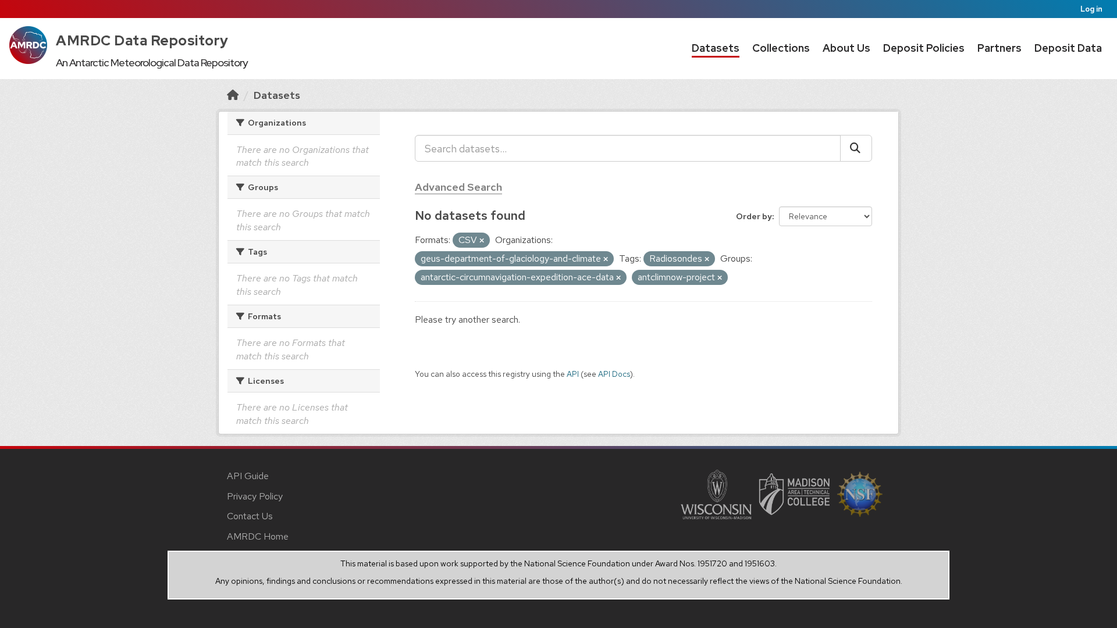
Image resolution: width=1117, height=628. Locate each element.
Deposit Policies (924, 48)
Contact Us (250, 516)
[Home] (233, 95)
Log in (1091, 9)
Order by (754, 216)
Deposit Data (1068, 48)
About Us (846, 48)
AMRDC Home (258, 536)
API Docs (614, 374)
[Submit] (856, 148)
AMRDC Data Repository (142, 40)
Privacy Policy (255, 496)
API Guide (248, 476)
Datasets (715, 48)
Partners (999, 48)
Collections (781, 48)
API (573, 374)
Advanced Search (458, 187)
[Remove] (481, 241)
